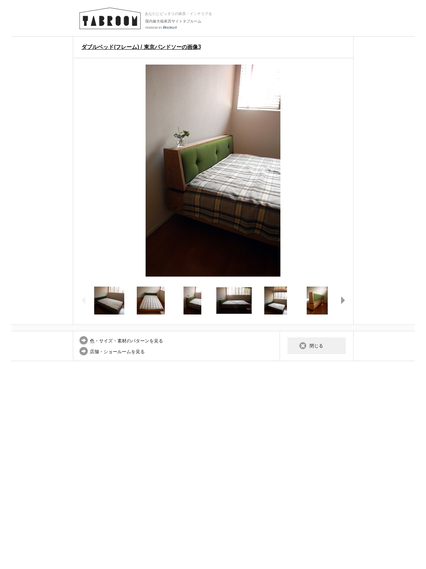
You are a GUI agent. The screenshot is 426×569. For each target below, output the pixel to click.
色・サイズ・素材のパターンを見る (126, 340)
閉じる (316, 345)
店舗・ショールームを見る (117, 351)
